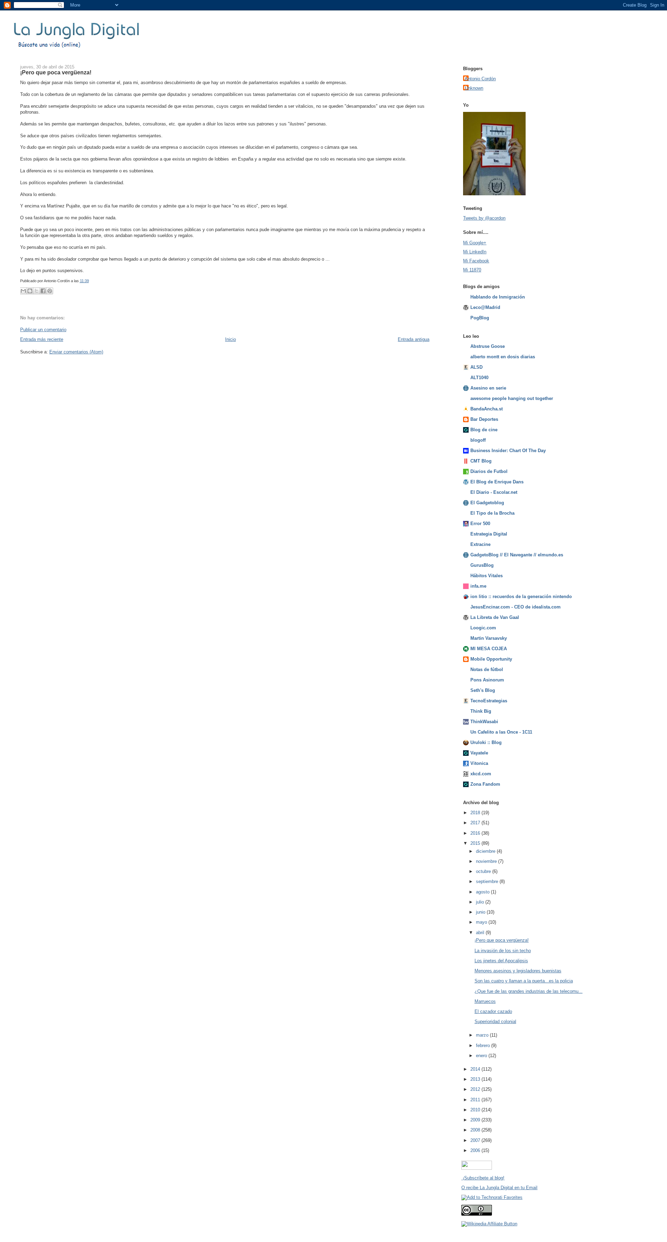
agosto (483, 891)
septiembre (488, 881)
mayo (482, 922)
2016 (475, 833)
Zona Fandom (485, 784)
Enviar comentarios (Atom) (76, 351)
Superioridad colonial (495, 1021)
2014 (475, 1069)
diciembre (486, 851)
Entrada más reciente (41, 339)
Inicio (230, 339)
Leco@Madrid (485, 307)
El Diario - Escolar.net (493, 492)
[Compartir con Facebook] (43, 290)
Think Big (480, 711)
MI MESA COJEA (488, 648)
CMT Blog (481, 461)
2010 (475, 1109)
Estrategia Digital (488, 534)
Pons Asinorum (487, 680)
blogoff (478, 440)
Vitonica (479, 763)
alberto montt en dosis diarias (502, 356)
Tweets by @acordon (484, 218)
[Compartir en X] (36, 290)
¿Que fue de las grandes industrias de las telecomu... (529, 991)
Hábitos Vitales (486, 575)
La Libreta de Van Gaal (494, 617)
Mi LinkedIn (474, 251)
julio (480, 902)
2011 (475, 1099)
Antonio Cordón (480, 78)
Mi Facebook (476, 260)
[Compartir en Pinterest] (49, 290)
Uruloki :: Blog (486, 742)
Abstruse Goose (487, 346)
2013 (475, 1079)
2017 (475, 822)
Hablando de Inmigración (497, 297)
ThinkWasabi (484, 721)
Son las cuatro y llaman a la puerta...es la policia (524, 980)
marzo (483, 1035)
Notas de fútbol (486, 669)
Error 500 (480, 523)
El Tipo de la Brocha (492, 513)
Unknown (474, 88)
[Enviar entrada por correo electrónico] (90, 281)
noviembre (487, 861)
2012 (475, 1089)
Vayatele (479, 752)
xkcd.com (480, 773)
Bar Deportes (484, 419)
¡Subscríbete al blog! (482, 1177)
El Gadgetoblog (487, 502)
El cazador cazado (493, 1011)
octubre (484, 871)
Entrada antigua (413, 339)
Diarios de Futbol (489, 471)
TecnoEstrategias (488, 700)
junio (481, 912)
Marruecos (485, 1001)
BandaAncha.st (486, 408)
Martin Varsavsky (488, 638)
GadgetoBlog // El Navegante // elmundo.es (516, 554)
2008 (475, 1130)
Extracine (480, 544)
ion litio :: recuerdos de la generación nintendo (521, 596)
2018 (475, 812)
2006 (475, 1150)
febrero (483, 1045)
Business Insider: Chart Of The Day (508, 450)
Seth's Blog (482, 690)
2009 (475, 1119)
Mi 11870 (472, 269)
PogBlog (479, 317)
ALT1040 (479, 377)
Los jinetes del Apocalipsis (501, 960)
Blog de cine (483, 429)
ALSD (476, 367)
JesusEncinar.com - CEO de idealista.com (515, 607)
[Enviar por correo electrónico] (23, 290)
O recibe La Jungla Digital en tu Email (499, 1187)
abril (481, 932)
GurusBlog (482, 565)
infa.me (478, 586)
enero (482, 1055)
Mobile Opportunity (491, 659)
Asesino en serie (488, 388)
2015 (475, 843)
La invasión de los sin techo (503, 950)
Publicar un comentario (43, 329)
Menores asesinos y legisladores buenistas (518, 970)
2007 (475, 1140)
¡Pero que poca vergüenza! (55, 72)
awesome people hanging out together (511, 398)
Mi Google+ (474, 242)
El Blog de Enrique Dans (497, 481)
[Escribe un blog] (29, 290)
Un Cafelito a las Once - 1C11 (501, 732)
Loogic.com (483, 627)
